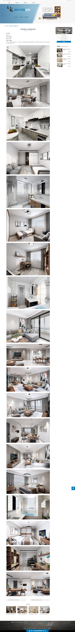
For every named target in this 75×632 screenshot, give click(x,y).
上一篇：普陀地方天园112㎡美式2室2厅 (13, 599)
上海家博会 (24, 622)
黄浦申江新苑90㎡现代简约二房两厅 (36, 599)
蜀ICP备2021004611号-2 (44, 628)
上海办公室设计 (17, 622)
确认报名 (63, 41)
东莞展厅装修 (21, 622)
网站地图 (49, 628)
